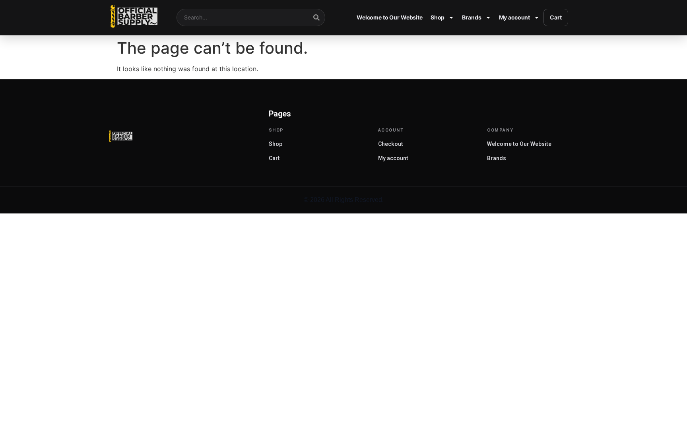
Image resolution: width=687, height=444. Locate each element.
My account (514, 17)
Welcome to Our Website (390, 17)
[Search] (316, 17)
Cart (555, 17)
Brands (471, 17)
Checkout (390, 144)
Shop (437, 17)
